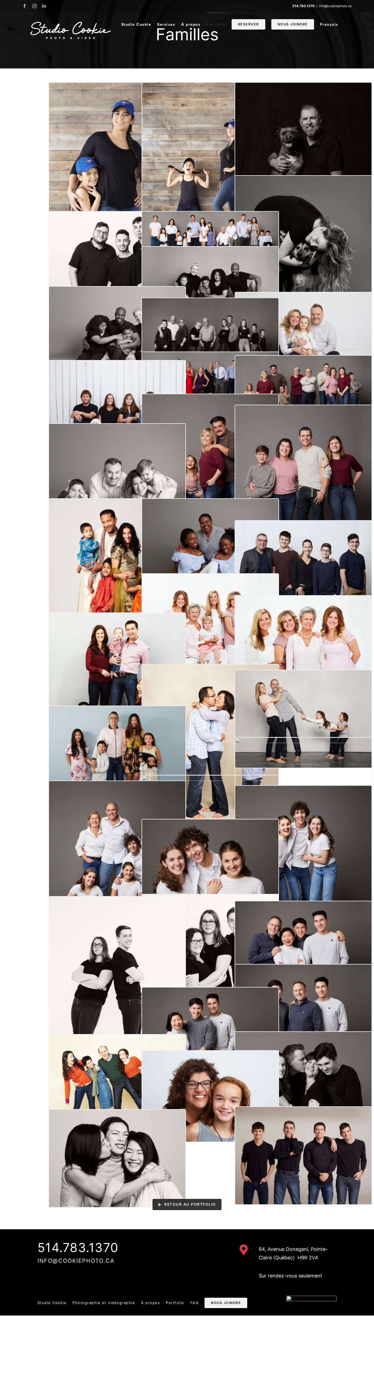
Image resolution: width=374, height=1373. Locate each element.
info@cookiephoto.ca (335, 6)
